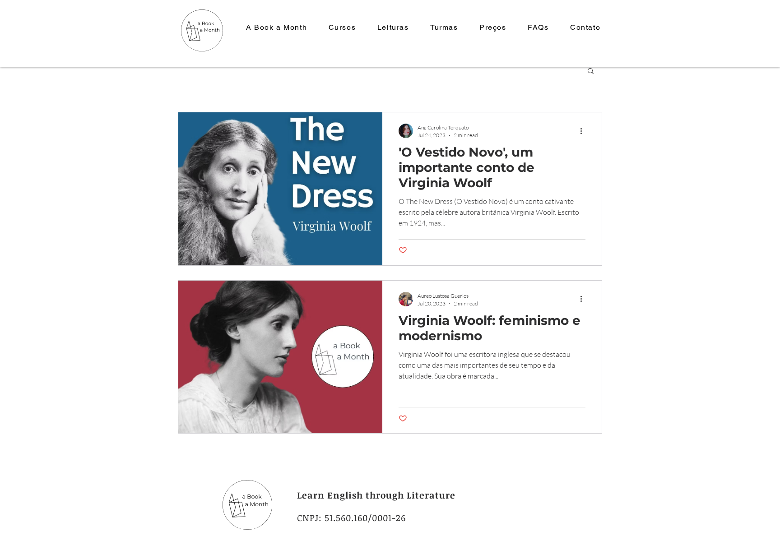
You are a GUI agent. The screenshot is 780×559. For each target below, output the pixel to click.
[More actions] (584, 130)
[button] (590, 71)
